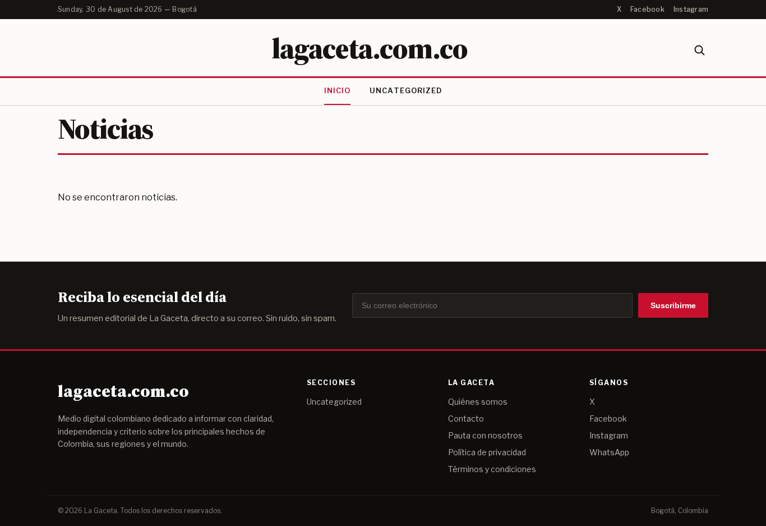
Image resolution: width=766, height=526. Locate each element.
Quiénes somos (477, 401)
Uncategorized (406, 90)
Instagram (690, 9)
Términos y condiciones (492, 469)
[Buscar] (699, 50)
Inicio (337, 90)
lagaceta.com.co (369, 48)
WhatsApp (609, 452)
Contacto (466, 418)
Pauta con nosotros (485, 435)
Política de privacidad (487, 452)
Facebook (647, 9)
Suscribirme (673, 305)
